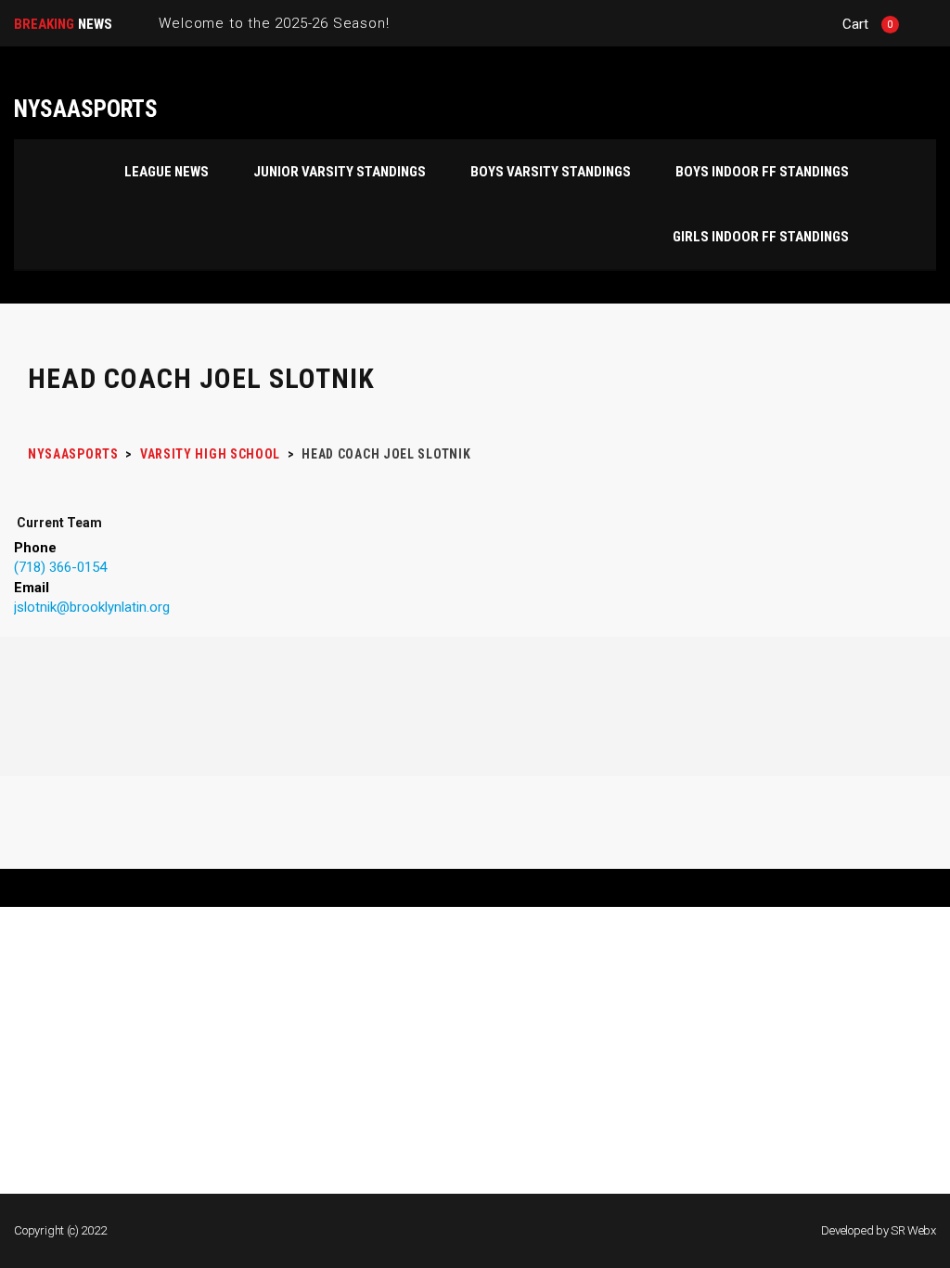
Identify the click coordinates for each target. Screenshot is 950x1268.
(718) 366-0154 (60, 567)
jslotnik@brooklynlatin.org (92, 607)
